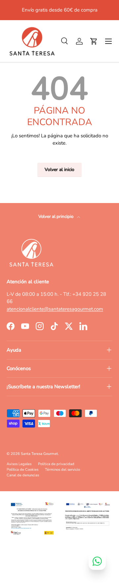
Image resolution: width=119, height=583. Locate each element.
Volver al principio (56, 217)
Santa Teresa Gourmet (39, 453)
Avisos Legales (19, 464)
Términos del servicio (62, 469)
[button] (94, 41)
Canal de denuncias (23, 475)
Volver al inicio (59, 169)
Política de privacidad (56, 464)
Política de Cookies (22, 469)
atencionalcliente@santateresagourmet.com (55, 309)
